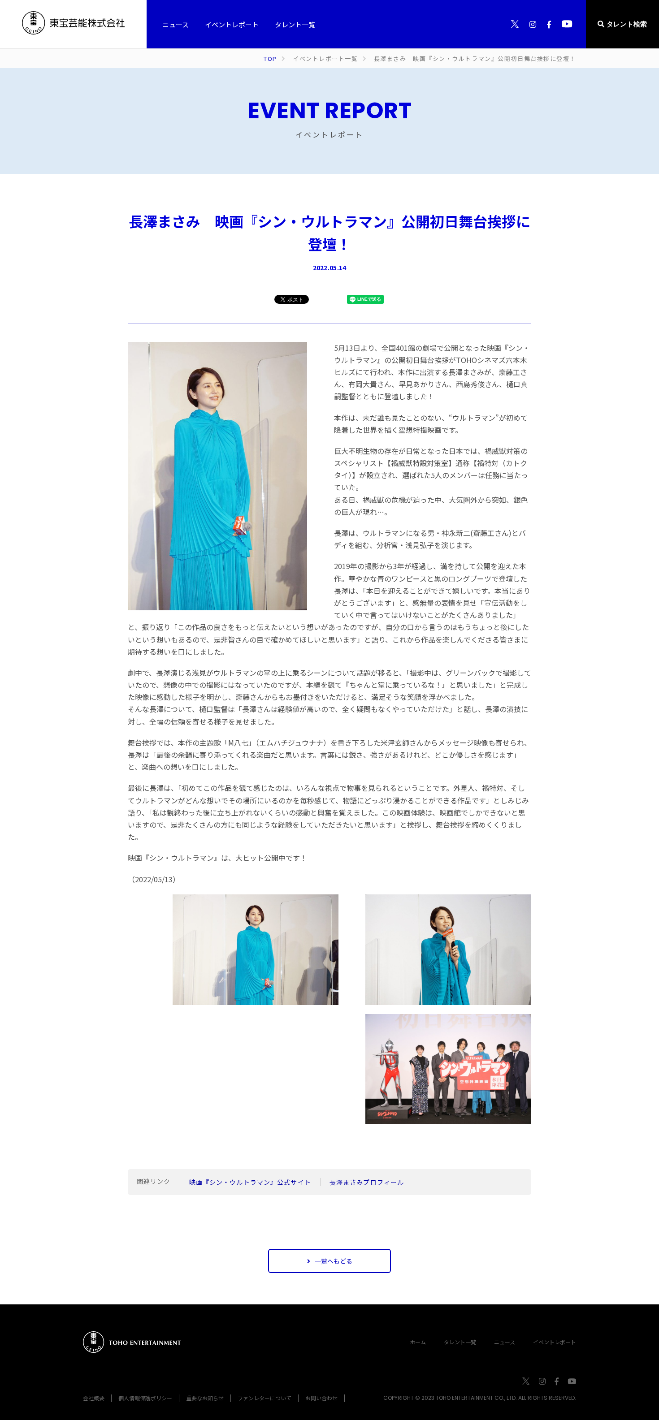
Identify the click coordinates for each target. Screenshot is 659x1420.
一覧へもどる (333, 1260)
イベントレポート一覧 (325, 58)
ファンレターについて (264, 1398)
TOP (270, 58)
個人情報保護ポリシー (145, 1398)
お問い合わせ (321, 1398)
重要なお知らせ (205, 1398)
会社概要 (93, 1398)
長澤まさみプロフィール (367, 1182)
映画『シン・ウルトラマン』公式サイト (250, 1182)
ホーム (418, 1342)
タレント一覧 (460, 1342)
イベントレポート (554, 1342)
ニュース (504, 1342)
